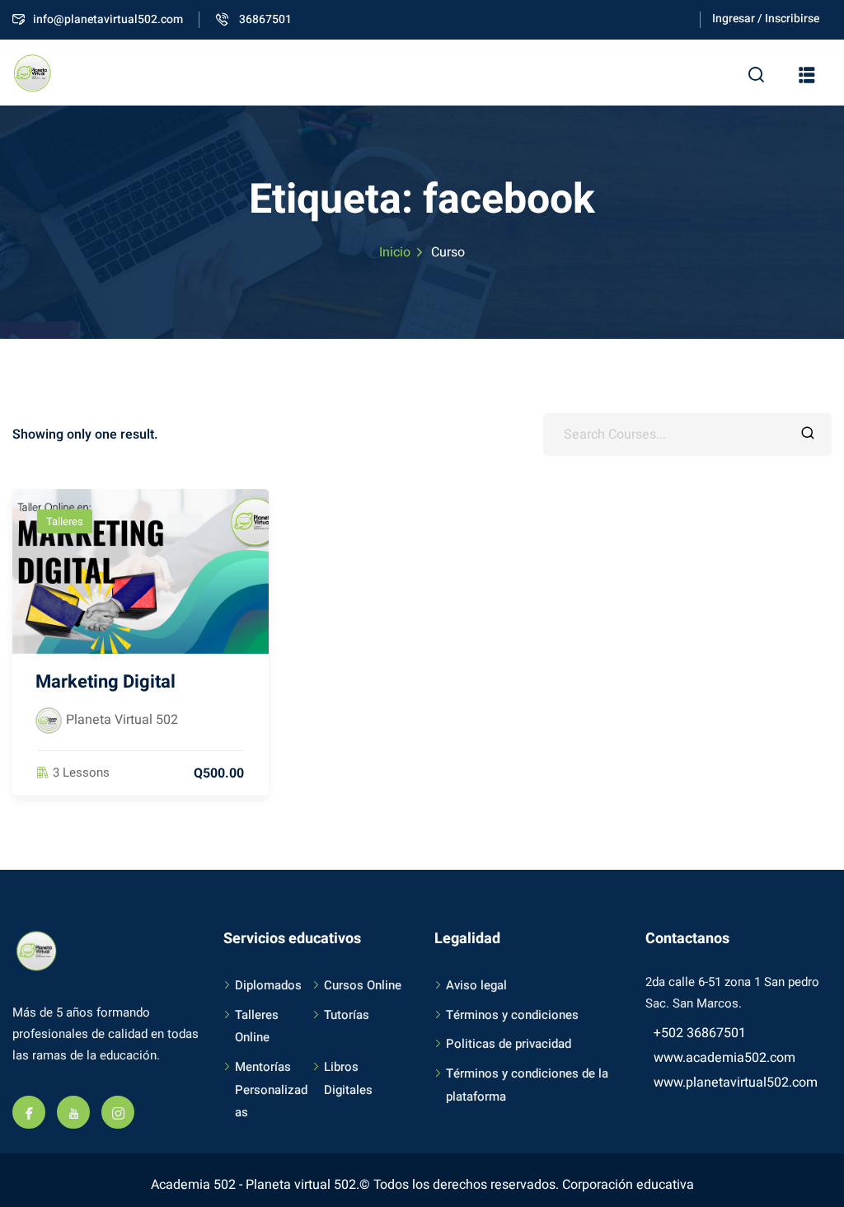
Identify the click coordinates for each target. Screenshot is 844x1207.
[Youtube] (73, 1112)
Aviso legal (476, 985)
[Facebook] (28, 1112)
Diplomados (268, 985)
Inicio (394, 252)
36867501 (264, 19)
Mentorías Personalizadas (271, 1089)
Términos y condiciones (512, 1015)
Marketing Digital (105, 682)
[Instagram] (117, 1112)
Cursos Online (362, 985)
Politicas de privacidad (508, 1044)
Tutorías (346, 1015)
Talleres (64, 521)
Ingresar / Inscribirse (765, 18)
